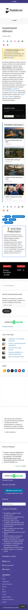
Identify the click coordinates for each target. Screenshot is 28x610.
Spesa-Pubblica (6, 597)
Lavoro (4, 594)
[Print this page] (3, 44)
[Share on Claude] (14, 41)
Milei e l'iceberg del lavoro (16, 356)
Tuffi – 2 (20, 270)
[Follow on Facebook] (8, 370)
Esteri (4, 219)
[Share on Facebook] (3, 41)
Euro (3, 589)
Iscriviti (6, 311)
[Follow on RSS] (4, 370)
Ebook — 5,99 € (9, 116)
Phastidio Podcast (7, 326)
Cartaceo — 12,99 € (20, 116)
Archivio (7, 216)
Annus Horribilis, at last (7, 272)
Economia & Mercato (18, 216)
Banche (4, 586)
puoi (19, 253)
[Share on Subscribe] (18, 41)
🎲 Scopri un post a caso (14, 490)
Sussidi (4, 602)
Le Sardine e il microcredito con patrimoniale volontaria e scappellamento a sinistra (13, 545)
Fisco (3, 579)
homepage (11, 57)
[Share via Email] (22, 41)
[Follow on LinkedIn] (15, 370)
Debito (4, 592)
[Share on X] (7, 41)
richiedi (6, 249)
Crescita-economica (8, 599)
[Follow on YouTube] (19, 370)
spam (15, 92)
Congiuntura (8, 222)
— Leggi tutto (18, 466)
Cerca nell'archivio (9, 285)
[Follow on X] (12, 370)
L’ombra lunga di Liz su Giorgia (13, 549)
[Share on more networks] (7, 44)
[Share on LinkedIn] (11, 41)
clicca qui (20, 245)
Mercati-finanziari (7, 584)
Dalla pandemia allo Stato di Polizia (14, 532)
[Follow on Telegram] (23, 370)
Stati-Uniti (12, 219)
